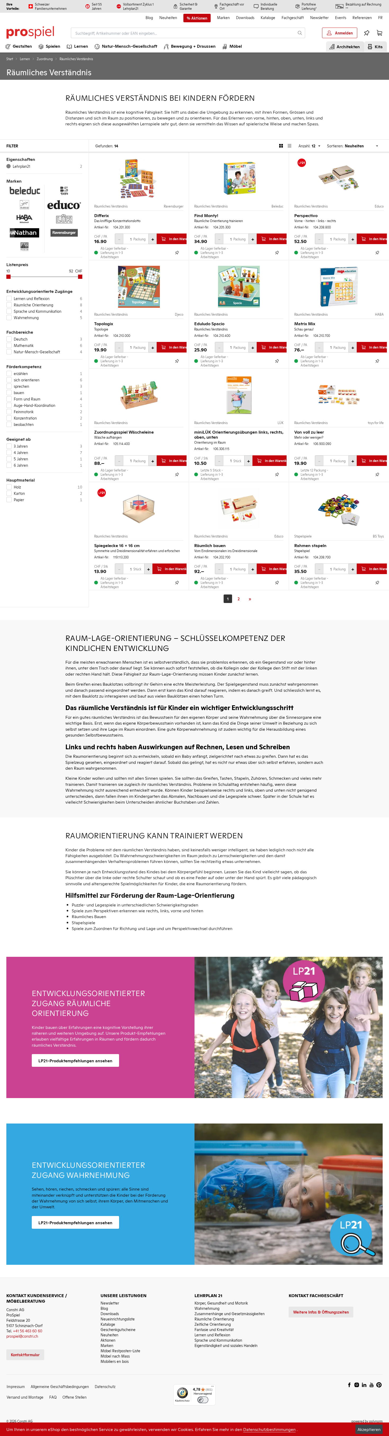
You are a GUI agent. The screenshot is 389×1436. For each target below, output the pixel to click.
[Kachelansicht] (281, 145)
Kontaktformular (25, 1354)
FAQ (53, 1396)
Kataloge (268, 17)
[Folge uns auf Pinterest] (379, 1385)
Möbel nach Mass (115, 1355)
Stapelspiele (303, 536)
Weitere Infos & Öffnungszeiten (321, 1311)
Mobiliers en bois (115, 1361)
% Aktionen (197, 18)
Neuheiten (168, 17)
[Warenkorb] (379, 33)
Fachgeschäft (293, 17)
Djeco (179, 314)
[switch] (202, 1400)
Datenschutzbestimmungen (269, 1429)
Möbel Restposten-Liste (120, 1350)
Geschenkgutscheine (118, 1329)
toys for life (376, 423)
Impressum (16, 1386)
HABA (379, 314)
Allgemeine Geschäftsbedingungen (60, 1386)
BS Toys (378, 536)
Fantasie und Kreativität (214, 1329)
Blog (149, 17)
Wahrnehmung (207, 1308)
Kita (378, 46)
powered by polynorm (367, 1421)
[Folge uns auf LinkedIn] (364, 1385)
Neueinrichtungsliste (118, 1318)
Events (340, 17)
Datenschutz (105, 1386)
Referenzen (362, 17)
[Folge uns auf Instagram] (356, 1385)
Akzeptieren (369, 1429)
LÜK (280, 423)
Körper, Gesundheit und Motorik (221, 1302)
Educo (379, 206)
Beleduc (277, 206)
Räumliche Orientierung (214, 1318)
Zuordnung (45, 59)
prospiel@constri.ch (22, 1335)
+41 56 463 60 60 (27, 1330)
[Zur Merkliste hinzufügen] (177, 252)
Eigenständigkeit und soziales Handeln (226, 1345)
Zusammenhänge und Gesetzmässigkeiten (230, 1313)
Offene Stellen (74, 1396)
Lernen (25, 59)
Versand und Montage (25, 1396)
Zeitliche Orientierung (213, 1324)
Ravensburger (173, 206)
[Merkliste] (366, 33)
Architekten (347, 46)
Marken (223, 17)
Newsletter (319, 17)
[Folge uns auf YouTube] (371, 1385)
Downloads (245, 17)
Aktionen (108, 1339)
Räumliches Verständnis (111, 206)
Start (9, 59)
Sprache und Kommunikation (218, 1339)
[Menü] (212, 1387)
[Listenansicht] (289, 145)
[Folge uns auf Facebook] (349, 1385)
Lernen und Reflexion (212, 1334)
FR (380, 17)
